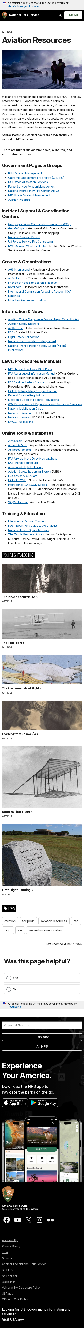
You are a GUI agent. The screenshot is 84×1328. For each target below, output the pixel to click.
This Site (42, 1037)
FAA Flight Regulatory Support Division (32, 391)
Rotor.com (14, 287)
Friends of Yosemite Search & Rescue (32, 282)
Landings (14, 295)
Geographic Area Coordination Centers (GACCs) (39, 224)
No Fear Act (9, 1275)
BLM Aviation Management (25, 173)
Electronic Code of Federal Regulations (33, 399)
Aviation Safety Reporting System (29, 471)
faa (76, 921)
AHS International (19, 269)
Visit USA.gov (13, 1319)
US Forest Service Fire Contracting (30, 241)
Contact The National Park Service (24, 1264)
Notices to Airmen (19, 413)
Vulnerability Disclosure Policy (21, 1287)
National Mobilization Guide (25, 408)
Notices (7, 1258)
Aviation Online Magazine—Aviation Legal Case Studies (43, 319)
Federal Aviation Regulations (26, 395)
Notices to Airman (19, 417)
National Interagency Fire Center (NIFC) (33, 190)
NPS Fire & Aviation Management (29, 195)
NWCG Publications (20, 421)
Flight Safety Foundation (23, 337)
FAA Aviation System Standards (28, 382)
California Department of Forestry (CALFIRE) (36, 177)
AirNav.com (15, 440)
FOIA (5, 1252)
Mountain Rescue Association (27, 300)
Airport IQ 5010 (17, 445)
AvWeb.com (15, 328)
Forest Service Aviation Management (31, 186)
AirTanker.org (16, 278)
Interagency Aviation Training (27, 521)
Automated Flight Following (25, 467)
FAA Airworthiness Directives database (33, 458)
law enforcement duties (45, 930)
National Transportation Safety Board (32, 341)
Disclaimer (8, 1281)
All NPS (42, 1046)
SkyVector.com (18, 502)
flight (7, 930)
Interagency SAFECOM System (28, 484)
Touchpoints (14, 1006)
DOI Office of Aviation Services (28, 182)
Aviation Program (19, 199)
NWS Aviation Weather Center (27, 246)
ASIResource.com (19, 449)
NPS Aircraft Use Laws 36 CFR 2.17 (30, 369)
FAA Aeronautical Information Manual (31, 373)
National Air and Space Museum (28, 530)
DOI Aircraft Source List (23, 462)
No (15, 989)
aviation (10, 921)
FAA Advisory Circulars (22, 476)
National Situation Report (24, 237)
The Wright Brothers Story (25, 534)
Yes (15, 978)
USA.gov (7, 1293)
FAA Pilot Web (17, 480)
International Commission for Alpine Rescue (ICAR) (40, 291)
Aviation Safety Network (23, 323)
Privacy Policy (11, 1246)
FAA (10, 332)
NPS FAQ (7, 1269)
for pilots (28, 921)
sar (20, 930)
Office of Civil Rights (15, 1299)
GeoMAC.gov (16, 228)
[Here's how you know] (42, 5)
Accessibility (10, 1240)
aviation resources (54, 921)
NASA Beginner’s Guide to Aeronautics (33, 525)
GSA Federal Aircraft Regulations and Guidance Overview (45, 404)
